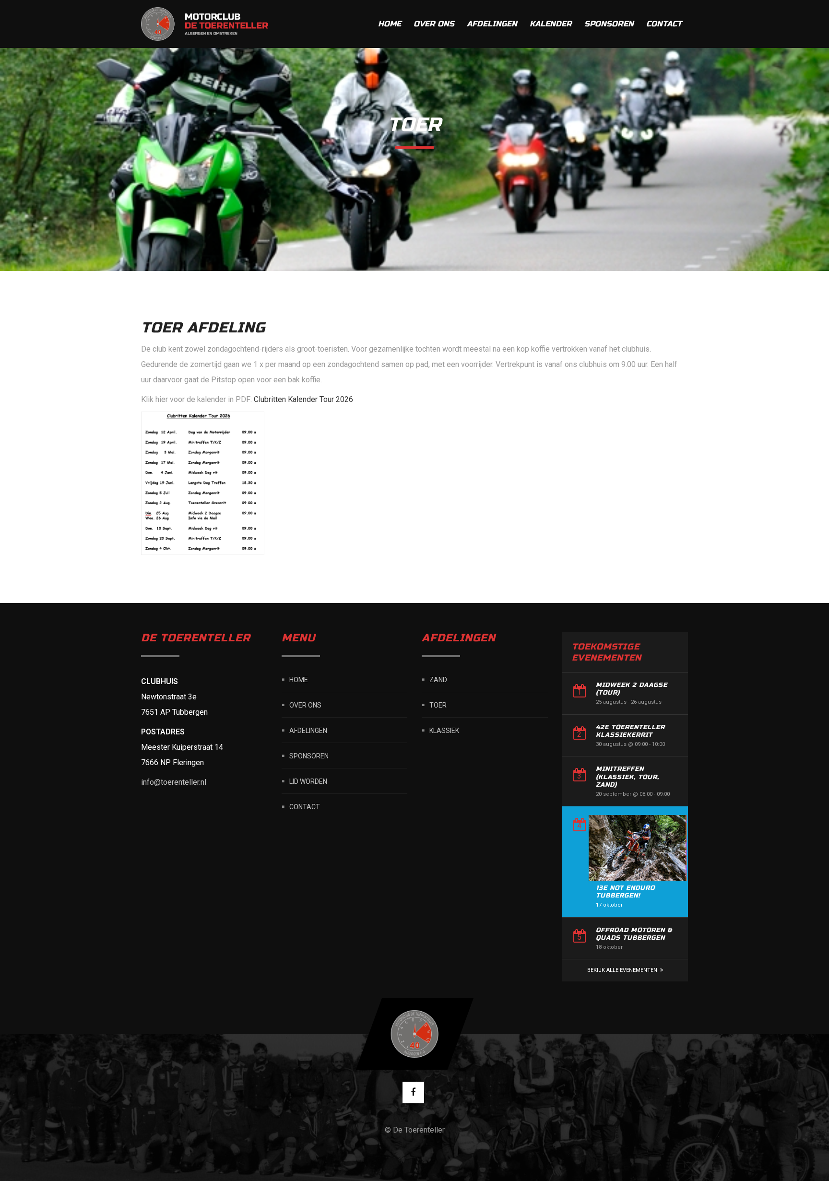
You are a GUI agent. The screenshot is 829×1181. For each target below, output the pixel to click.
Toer (438, 705)
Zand (438, 679)
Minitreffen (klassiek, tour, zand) (627, 777)
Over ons (434, 23)
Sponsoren (609, 23)
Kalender (551, 23)
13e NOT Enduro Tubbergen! (625, 891)
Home (389, 23)
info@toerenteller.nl (173, 782)
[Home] (205, 24)
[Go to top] (414, 1034)
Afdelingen (492, 23)
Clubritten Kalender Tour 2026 (303, 399)
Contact (664, 23)
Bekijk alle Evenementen (622, 970)
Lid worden (308, 781)
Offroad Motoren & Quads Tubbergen (634, 934)
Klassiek (444, 730)
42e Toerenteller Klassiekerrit (630, 731)
